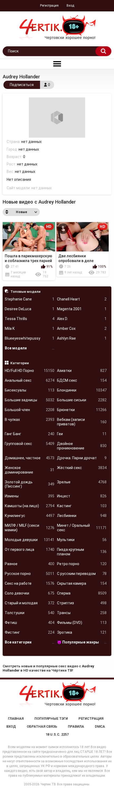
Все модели (29, 348)
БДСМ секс (82, 380)
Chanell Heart (82, 299)
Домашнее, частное (29, 458)
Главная (16, 719)
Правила (76, 726)
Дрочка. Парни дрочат (82, 458)
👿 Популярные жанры (82, 642)
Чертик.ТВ (48, 784)
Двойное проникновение (82, 446)
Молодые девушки (29, 540)
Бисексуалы (29, 390)
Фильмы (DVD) (82, 622)
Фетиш (29, 622)
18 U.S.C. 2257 (57, 734)
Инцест (82, 496)
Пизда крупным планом (82, 551)
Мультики (82, 540)
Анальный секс (29, 380)
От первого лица (29, 549)
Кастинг (82, 506)
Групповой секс (29, 444)
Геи (82, 434)
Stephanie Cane (29, 299)
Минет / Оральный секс (82, 527)
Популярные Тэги (51, 719)
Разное (29, 564)
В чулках (29, 419)
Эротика (82, 632)
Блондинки (82, 390)
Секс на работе (29, 583)
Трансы (82, 613)
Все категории (29, 642)
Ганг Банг (29, 434)
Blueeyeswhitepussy (29, 338)
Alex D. (82, 319)
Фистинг (29, 632)
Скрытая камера (82, 583)
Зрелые (82, 482)
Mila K (29, 328)
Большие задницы (29, 400)
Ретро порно (82, 564)
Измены (29, 496)
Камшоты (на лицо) (29, 506)
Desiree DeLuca (29, 309)
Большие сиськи (82, 400)
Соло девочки (29, 593)
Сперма (82, 593)
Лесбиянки (82, 516)
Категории (19, 363)
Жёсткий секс (82, 468)
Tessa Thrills (29, 319)
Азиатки (82, 370)
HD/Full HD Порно (29, 370)
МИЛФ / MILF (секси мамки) (29, 527)
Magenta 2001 (82, 309)
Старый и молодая (29, 603)
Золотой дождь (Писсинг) (29, 484)
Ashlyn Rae (82, 338)
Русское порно (29, 573)
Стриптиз (82, 603)
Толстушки (29, 613)
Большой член (29, 410)
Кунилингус (29, 516)
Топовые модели (25, 291)
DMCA (100, 726)
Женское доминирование (29, 470)
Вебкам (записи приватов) (82, 421)
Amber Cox (82, 328)
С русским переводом (82, 573)
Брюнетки (82, 410)
